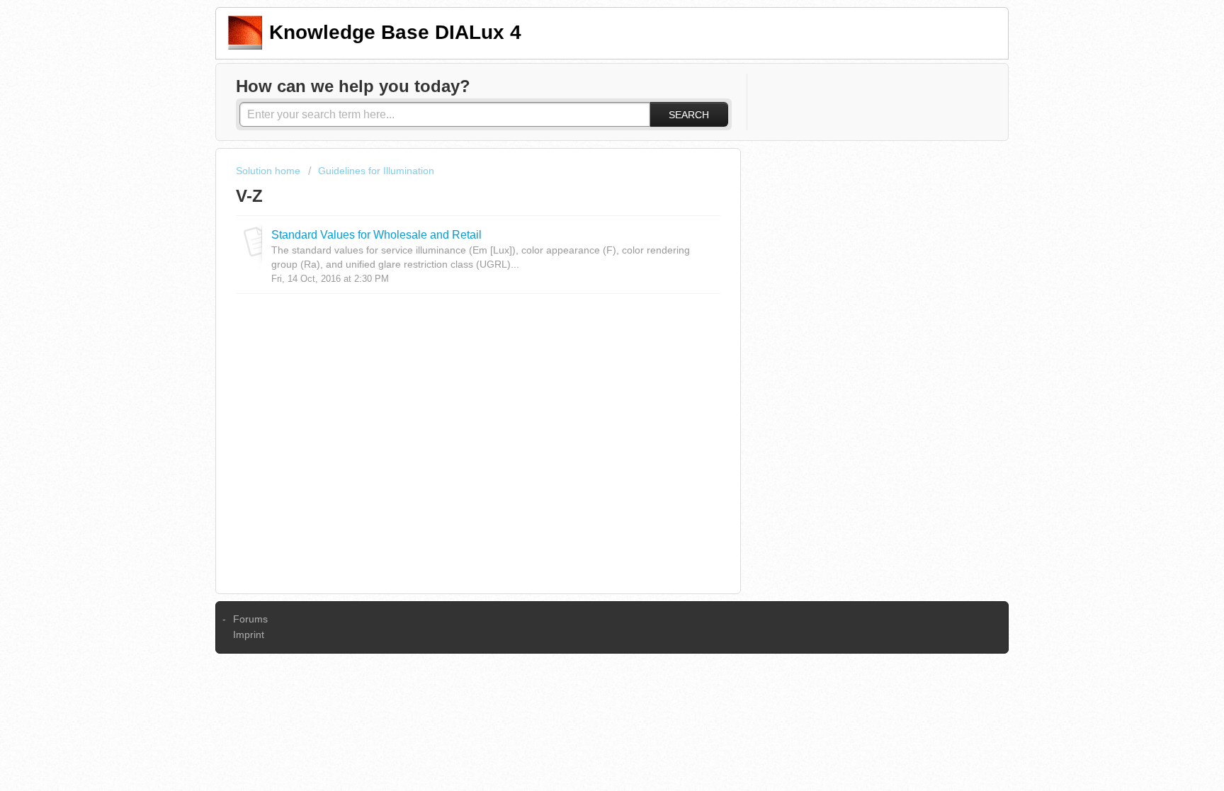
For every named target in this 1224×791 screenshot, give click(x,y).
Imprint (248, 634)
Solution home (269, 170)
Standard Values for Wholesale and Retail (376, 234)
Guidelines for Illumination (376, 170)
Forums (250, 619)
